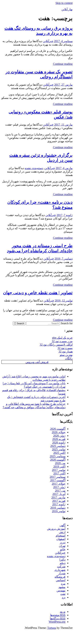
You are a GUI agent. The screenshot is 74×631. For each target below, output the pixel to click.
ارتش (62, 532)
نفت (62, 593)
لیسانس (60, 580)
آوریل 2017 (58, 494)
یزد (63, 597)
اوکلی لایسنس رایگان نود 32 (56, 344)
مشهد (62, 587)
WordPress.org (57, 621)
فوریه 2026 (58, 439)
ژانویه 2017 (58, 504)
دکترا (62, 559)
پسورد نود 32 (65, 348)
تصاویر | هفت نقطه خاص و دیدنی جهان (38, 292)
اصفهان (60, 538)
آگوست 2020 (57, 459)
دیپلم (62, 563)
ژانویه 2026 (58, 442)
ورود (62, 611)
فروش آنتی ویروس (37, 361)
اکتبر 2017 (59, 473)
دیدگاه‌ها (57, 618)
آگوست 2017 (57, 480)
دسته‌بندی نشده (34, 168)
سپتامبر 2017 (57, 476)
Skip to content (64, 3)
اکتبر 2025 (59, 452)
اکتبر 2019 (59, 466)
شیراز (61, 573)
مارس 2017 (58, 497)
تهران (62, 545)
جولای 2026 (58, 432)
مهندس (61, 590)
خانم (62, 549)
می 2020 (60, 463)
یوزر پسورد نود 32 (62, 341)
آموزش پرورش (56, 528)
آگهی (62, 525)
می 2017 (60, 490)
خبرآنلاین (48, 41)
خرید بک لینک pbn (62, 337)
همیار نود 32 (66, 351)
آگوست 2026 (57, 428)
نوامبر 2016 (58, 511)
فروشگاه (60, 576)
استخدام (60, 535)
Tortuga (51, 627)
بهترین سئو (66, 354)
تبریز (62, 542)
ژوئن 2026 (59, 435)
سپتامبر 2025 (57, 456)
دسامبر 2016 (57, 507)
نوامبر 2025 (58, 449)
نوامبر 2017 (58, 469)
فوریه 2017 (58, 500)
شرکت (61, 566)
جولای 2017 (58, 483)
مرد (63, 583)
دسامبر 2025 (57, 445)
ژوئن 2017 (59, 487)
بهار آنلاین (67, 9)
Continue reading (63, 63)
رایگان (69, 358)
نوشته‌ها (57, 615)
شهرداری (59, 569)
